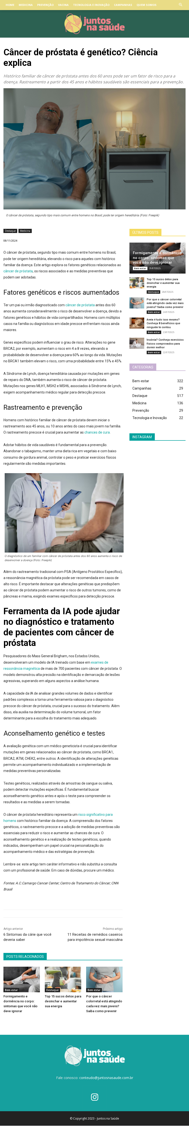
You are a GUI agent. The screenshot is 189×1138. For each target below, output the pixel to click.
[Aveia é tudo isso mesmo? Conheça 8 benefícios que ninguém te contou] (136, 323)
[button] (181, 5)
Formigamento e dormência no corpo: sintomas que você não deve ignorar (157, 258)
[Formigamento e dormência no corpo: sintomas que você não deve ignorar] (21, 979)
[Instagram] (94, 1097)
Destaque (10, 231)
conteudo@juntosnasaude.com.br (106, 1077)
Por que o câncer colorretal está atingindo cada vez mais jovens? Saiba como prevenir (165, 303)
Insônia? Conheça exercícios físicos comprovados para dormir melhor (165, 343)
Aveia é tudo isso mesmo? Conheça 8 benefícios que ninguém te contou (163, 323)
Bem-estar (11, 990)
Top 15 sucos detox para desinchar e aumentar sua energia (63, 1001)
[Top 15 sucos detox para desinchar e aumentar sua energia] (63, 979)
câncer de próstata (18, 271)
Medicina (25, 231)
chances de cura (97, 432)
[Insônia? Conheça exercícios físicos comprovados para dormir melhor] (136, 343)
